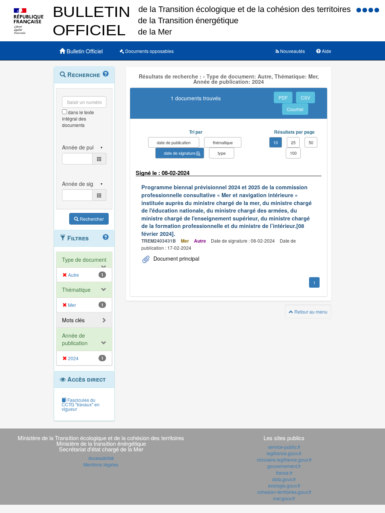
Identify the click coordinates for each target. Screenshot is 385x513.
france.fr (284, 472)
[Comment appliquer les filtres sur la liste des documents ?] (106, 237)
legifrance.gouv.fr (284, 453)
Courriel (295, 109)
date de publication (174, 142)
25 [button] (293, 142)
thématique (223, 142)
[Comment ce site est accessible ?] (359, 10)
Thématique (76, 289)
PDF (283, 97)
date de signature (180, 153)
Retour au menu (310, 311)
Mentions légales (100, 464)
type (222, 153)
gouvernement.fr (284, 466)
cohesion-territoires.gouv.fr (284, 492)
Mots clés (73, 320)
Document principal (175, 258)
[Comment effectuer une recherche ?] (106, 74)
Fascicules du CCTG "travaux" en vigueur (81, 404)
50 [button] (311, 142)
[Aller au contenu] (365, 10)
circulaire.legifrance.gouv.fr (284, 459)
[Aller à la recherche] (371, 10)
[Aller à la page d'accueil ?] (376, 10)
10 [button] (275, 142)
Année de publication (75, 339)
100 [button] (293, 153)
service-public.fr (284, 447)
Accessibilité (101, 458)
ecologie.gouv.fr (284, 485)
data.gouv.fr (284, 479)
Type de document (84, 259)
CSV (305, 97)
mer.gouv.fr (284, 498)
